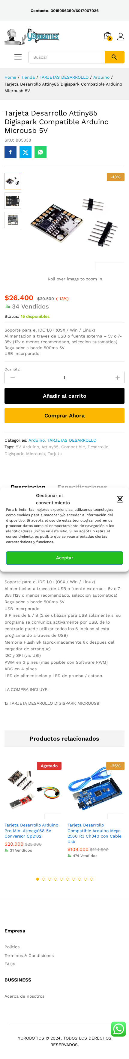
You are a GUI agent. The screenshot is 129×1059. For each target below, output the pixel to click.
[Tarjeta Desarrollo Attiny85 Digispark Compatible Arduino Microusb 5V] (10, 152)
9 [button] (85, 879)
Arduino (36, 440)
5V (18, 446)
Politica (12, 946)
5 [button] (61, 879)
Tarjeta (55, 453)
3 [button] (49, 879)
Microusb (35, 453)
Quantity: (12, 369)
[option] (33, 811)
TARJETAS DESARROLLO (71, 440)
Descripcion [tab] (27, 487)
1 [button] (37, 879)
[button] (120, 499)
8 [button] (79, 879)
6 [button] (67, 879)
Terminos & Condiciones (29, 955)
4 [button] (55, 879)
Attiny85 (49, 446)
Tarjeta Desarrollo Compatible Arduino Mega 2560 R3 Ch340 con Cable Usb (95, 833)
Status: (11, 316)
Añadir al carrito (64, 396)
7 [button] (73, 879)
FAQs (9, 963)
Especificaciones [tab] (82, 487)
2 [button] (43, 879)
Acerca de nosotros (24, 996)
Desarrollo (98, 446)
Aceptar (64, 558)
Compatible (73, 446)
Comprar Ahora (64, 415)
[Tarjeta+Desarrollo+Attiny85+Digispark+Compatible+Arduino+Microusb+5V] (26, 152)
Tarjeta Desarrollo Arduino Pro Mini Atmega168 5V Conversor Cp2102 (31, 830)
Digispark (13, 453)
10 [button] (91, 879)
